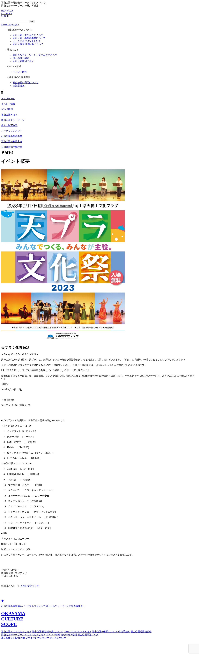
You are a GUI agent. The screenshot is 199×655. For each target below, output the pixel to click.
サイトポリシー (58, 637)
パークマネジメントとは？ (77, 631)
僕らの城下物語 (21, 58)
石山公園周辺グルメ (23, 61)
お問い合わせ (18, 637)
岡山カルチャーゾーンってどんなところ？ (23, 634)
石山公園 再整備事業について (29, 38)
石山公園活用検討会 (141, 631)
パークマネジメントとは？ (27, 41)
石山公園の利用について (25, 82)
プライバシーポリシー (37, 637)
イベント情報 (53, 634)
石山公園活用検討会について (28, 44)
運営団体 (5, 637)
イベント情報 (20, 72)
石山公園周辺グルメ (88, 634)
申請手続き (18, 85)
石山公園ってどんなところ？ (28, 35)
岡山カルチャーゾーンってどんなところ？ (35, 55)
